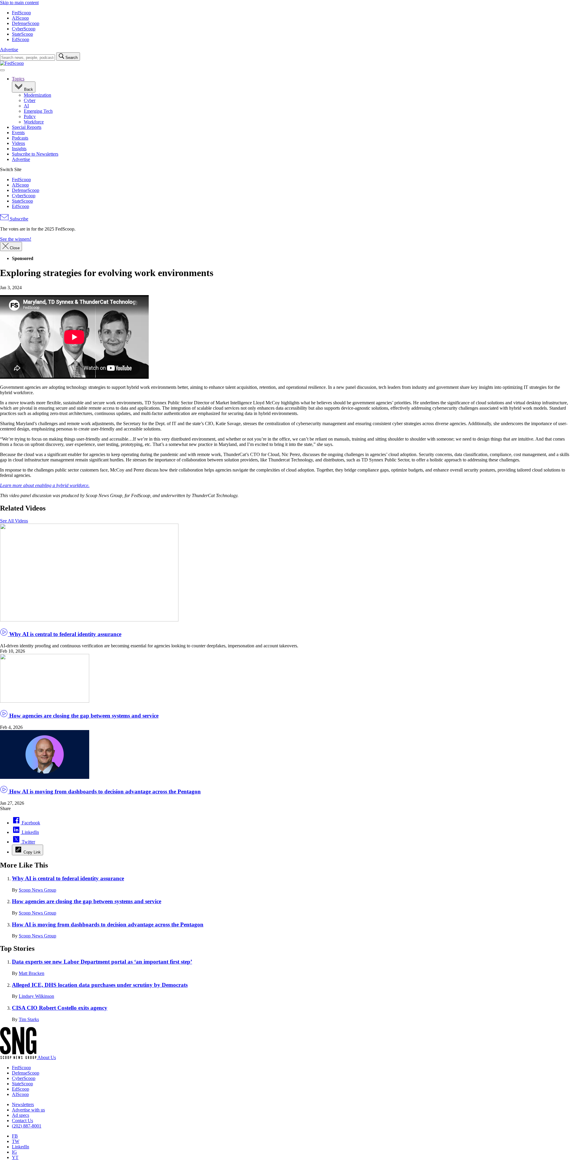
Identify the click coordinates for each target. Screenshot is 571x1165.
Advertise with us (28, 1109)
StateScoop (22, 34)
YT (15, 1157)
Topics (18, 78)
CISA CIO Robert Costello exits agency (59, 1008)
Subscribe (18, 218)
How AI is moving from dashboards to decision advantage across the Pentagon (104, 791)
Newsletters (23, 1104)
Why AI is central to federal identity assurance (64, 634)
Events (18, 132)
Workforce (34, 121)
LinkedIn (20, 1146)
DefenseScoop (25, 23)
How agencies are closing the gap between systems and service (83, 716)
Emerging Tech (38, 111)
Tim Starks (29, 1019)
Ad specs (20, 1115)
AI (26, 105)
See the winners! (15, 239)
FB (15, 1136)
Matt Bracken (31, 973)
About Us (46, 1057)
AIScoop (20, 18)
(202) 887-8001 (26, 1125)
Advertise (9, 49)
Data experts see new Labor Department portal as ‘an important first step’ (102, 962)
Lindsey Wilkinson (36, 996)
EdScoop (20, 39)
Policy (30, 116)
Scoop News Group (37, 889)
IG (14, 1152)
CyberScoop (23, 28)
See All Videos (14, 520)
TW (15, 1141)
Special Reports (26, 127)
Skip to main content (19, 2)
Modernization (37, 95)
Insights (19, 148)
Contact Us (22, 1120)
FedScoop (21, 12)
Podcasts (20, 137)
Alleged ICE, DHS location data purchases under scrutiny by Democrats (100, 985)
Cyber (29, 100)
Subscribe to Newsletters (35, 153)
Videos (18, 143)
